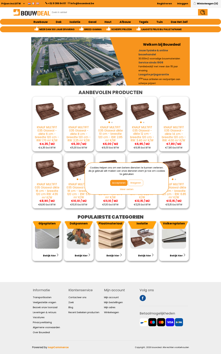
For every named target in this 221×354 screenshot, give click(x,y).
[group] (110, 111)
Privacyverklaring (42, 322)
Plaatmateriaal (110, 223)
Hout (108, 22)
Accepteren (119, 182)
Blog (70, 307)
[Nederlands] (29, 3)
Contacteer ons (77, 297)
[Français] (33, 3)
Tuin (159, 22)
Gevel (92, 22)
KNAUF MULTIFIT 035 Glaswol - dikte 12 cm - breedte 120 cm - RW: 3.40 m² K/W (142, 134)
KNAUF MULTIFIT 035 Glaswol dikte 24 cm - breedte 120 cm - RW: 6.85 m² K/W (174, 191)
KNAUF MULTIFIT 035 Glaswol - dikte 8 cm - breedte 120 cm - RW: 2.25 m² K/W (79, 134)
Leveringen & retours (44, 312)
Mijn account (111, 297)
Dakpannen (79, 223)
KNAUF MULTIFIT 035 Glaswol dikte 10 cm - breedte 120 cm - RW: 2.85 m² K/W (110, 134)
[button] (109, 122)
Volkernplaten (174, 223)
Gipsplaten (47, 223)
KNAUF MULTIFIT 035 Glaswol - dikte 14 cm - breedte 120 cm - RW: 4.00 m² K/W (174, 134)
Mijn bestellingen (113, 302)
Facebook (143, 298)
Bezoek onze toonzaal (45, 307)
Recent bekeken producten (83, 312)
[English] (38, 3)
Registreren (164, 3)
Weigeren (135, 182)
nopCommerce (58, 347)
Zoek (71, 302)
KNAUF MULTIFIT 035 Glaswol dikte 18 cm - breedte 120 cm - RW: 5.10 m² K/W (78, 191)
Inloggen (182, 3)
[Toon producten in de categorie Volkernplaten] (173, 235)
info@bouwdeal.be (82, 3)
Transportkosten (42, 297)
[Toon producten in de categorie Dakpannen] (78, 235)
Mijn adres (109, 307)
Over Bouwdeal (41, 332)
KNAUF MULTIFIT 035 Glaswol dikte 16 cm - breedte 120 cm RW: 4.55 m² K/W (47, 191)
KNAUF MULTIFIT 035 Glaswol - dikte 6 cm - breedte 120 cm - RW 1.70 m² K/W (47, 134)
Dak (58, 22)
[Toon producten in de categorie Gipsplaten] (47, 235)
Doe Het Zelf (179, 22)
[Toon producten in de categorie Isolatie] (142, 235)
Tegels (143, 22)
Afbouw (125, 22)
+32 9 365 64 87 (57, 3)
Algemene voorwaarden (46, 327)
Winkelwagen (111, 312)
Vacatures (38, 317)
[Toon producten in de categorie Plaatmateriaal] (110, 235)
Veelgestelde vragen (44, 302)
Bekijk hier (49, 255)
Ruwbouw (40, 22)
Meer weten (126, 189)
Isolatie (75, 22)
